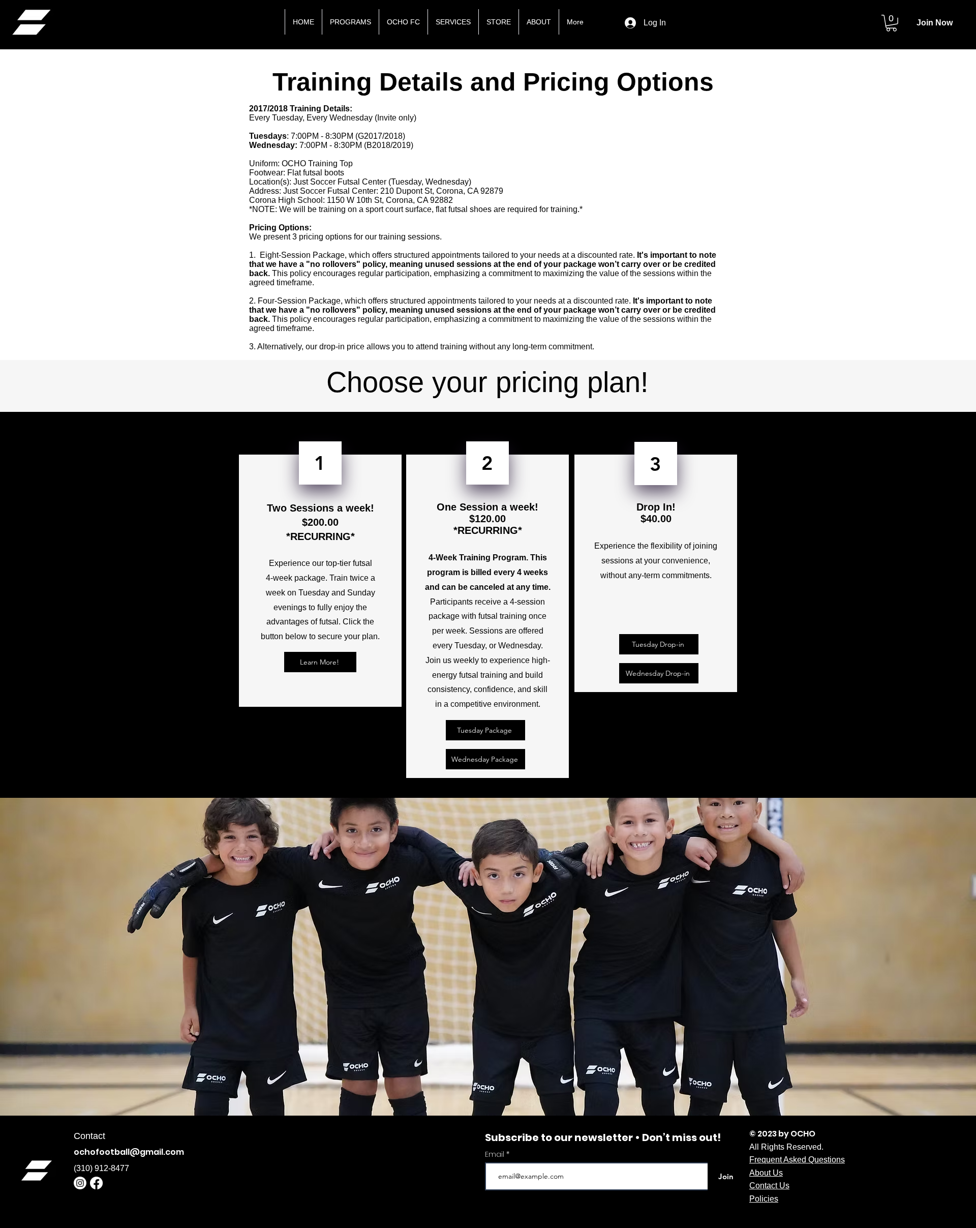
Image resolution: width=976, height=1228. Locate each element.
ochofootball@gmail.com (129, 1152)
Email (495, 1154)
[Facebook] (96, 1183)
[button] (891, 23)
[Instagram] (80, 1183)
